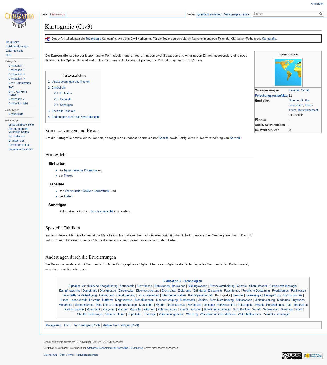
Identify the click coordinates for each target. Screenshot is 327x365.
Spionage (287, 309)
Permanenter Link (19, 144)
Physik (259, 304)
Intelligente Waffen (174, 295)
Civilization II (16, 70)
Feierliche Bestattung (256, 290)
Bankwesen (162, 286)
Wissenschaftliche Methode (218, 314)
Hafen (309, 105)
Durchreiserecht (308, 110)
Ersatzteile (215, 290)
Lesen (191, 14)
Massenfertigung (167, 300)
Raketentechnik (74, 309)
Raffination (301, 304)
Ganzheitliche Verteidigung (80, 295)
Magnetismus (124, 300)
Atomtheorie (144, 286)
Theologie (150, 314)
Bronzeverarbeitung (222, 286)
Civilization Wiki (18, 103)
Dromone (90, 170)
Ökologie (209, 304)
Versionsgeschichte (236, 14)
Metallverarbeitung (222, 300)
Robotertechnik (167, 309)
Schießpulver (241, 309)
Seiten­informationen (21, 149)
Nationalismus (176, 304)
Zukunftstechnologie (276, 314)
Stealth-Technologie (90, 314)
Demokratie (90, 290)
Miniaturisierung (264, 300)
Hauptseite (12, 42)
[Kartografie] (288, 72)
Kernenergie (253, 295)
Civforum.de (16, 114)
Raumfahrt (93, 309)
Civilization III (17, 74)
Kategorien (53, 325)
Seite (44, 14)
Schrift (305, 90)
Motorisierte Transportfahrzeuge (116, 304)
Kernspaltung (272, 295)
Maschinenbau (144, 300)
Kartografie (269, 38)
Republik (135, 309)
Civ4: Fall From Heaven (18, 93)
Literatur (94, 300)
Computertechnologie (283, 286)
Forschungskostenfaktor (272, 95)
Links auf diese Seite (21, 124)
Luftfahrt (107, 300)
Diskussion (57, 14)
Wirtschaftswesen (249, 314)
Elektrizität (169, 290)
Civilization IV (17, 78)
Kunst (64, 300)
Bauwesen (178, 286)
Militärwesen (244, 300)
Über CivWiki (67, 354)
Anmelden (317, 3)
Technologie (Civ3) (87, 325)
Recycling (109, 309)
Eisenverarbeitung (147, 290)
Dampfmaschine (69, 290)
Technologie (93, 38)
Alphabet (74, 286)
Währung (192, 314)
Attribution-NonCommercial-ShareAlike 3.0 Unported (115, 348)
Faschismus (232, 290)
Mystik (160, 304)
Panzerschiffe (226, 304)
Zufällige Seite (14, 50)
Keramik (294, 90)
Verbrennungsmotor (171, 314)
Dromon (294, 100)
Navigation (194, 304)
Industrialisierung (148, 295)
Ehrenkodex (126, 290)
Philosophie (245, 304)
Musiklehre (146, 304)
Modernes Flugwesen (291, 300)
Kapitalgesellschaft (200, 295)
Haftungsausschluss (87, 354)
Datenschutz (50, 354)
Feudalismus (280, 290)
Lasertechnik (78, 300)
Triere (292, 110)
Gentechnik (106, 295)
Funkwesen (298, 290)
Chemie (242, 286)
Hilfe (9, 55)
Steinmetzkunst (115, 314)
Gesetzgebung (125, 295)
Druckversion (17, 140)
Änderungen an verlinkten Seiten (19, 130)
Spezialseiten (17, 136)
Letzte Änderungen (17, 46)
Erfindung (199, 290)
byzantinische (73, 170)
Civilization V (16, 99)
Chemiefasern (258, 286)
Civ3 (67, 325)
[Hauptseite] (19, 18)
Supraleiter (134, 314)
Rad (288, 304)
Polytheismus (275, 304)
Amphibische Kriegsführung (99, 286)
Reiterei (122, 309)
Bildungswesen (197, 286)
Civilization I (16, 65)
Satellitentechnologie (217, 309)
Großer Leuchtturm (96, 191)
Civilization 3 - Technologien (182, 281)
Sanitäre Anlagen (190, 309)
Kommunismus (292, 295)
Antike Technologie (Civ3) (121, 325)
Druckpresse (108, 290)
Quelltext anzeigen (209, 14)
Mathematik (187, 300)
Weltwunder (73, 191)
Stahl (298, 309)
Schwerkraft (271, 309)
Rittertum (149, 309)
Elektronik (184, 290)
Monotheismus (84, 304)
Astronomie (127, 286)
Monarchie (65, 304)
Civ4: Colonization (20, 83)
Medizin (203, 300)
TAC (11, 87)
